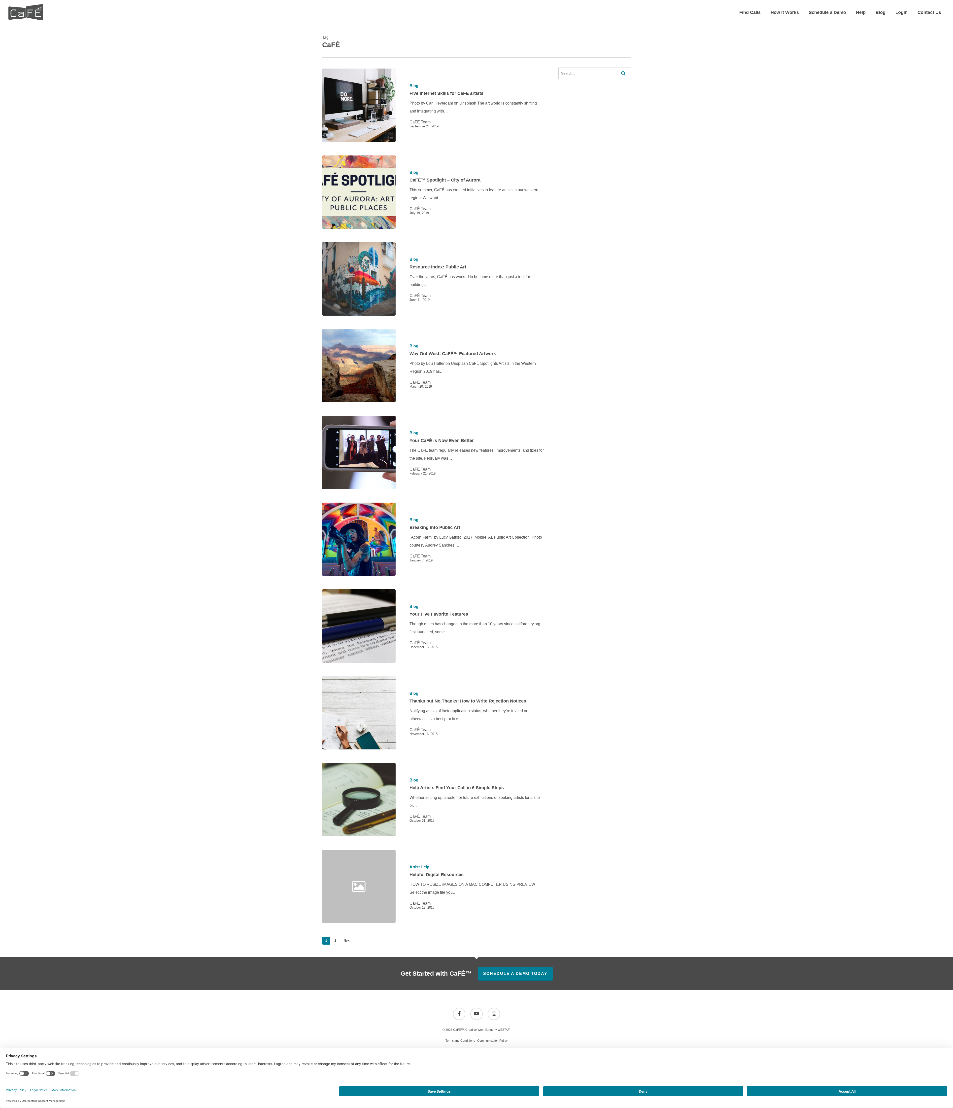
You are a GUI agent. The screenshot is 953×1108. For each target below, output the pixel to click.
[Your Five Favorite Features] (359, 626)
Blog (413, 86)
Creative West (474, 1030)
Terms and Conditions (460, 1040)
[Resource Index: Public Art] (359, 279)
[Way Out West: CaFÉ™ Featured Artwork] (359, 366)
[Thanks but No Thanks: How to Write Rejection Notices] (359, 713)
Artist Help (419, 867)
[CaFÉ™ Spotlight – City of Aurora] (359, 192)
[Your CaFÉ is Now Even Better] (359, 452)
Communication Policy (492, 1040)
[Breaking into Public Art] (359, 539)
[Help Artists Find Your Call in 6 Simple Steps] (359, 799)
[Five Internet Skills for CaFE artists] (359, 105)
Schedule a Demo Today (515, 973)
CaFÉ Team (420, 122)
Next (347, 940)
